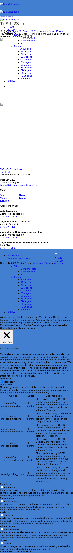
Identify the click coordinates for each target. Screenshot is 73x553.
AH (22, 274)
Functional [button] (5, 484)
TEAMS (11, 32)
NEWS (10, 27)
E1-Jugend (26, 298)
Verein (3, 198)
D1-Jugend (26, 293)
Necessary (9, 381)
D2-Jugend (26, 296)
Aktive (17, 35)
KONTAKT (12, 312)
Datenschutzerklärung (18, 258)
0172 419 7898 (8, 247)
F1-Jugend (26, 304)
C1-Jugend (26, 287)
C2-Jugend (26, 290)
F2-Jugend (26, 306)
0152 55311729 (8, 216)
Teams (22, 198)
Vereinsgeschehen (6, 16)
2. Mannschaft (28, 271)
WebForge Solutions (44, 263)
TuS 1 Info (5, 172)
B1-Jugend (26, 282)
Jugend (18, 277)
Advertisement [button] (7, 526)
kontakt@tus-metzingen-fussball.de (19, 185)
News (21, 195)
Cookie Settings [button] (8, 328)
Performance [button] (7, 498)
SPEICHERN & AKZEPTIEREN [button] (16, 551)
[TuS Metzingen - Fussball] (9, 12)
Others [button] (3, 540)
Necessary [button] (5, 378)
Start (2, 195)
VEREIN (59, 260)
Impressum (13, 255)
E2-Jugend (26, 301)
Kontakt (4, 200)
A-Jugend (25, 279)
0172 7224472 (8, 227)
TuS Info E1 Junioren (11, 169)
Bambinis (25, 309)
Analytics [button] (5, 512)
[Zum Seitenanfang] (56, 253)
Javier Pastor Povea (52, 31)
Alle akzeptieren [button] (26, 328)
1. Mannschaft (28, 268)
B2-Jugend (26, 285)
